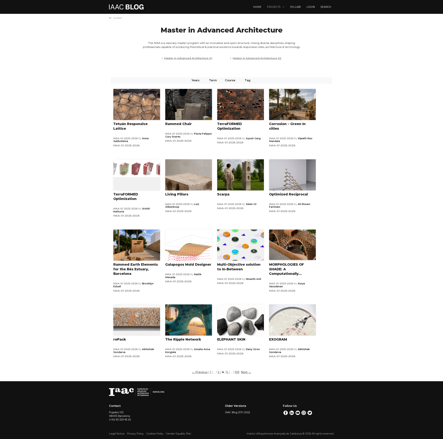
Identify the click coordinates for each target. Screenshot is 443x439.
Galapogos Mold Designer (188, 265)
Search (325, 6)
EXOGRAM (278, 339)
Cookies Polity (154, 433)
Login (310, 6)
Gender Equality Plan (178, 433)
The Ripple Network (183, 339)
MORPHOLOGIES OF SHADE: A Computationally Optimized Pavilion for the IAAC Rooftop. (289, 274)
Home (257, 6)
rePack (119, 339)
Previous (199, 372)
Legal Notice (117, 433)
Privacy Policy (135, 433)
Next (246, 372)
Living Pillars (176, 194)
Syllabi (295, 6)
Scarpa (223, 194)
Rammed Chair (178, 124)
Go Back (117, 18)
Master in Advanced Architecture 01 (188, 58)
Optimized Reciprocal (288, 194)
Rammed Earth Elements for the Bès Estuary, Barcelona (135, 269)
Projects (274, 6)
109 (237, 372)
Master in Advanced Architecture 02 (257, 58)
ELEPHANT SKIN (231, 339)
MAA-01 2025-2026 (125, 138)
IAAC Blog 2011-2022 (237, 412)
